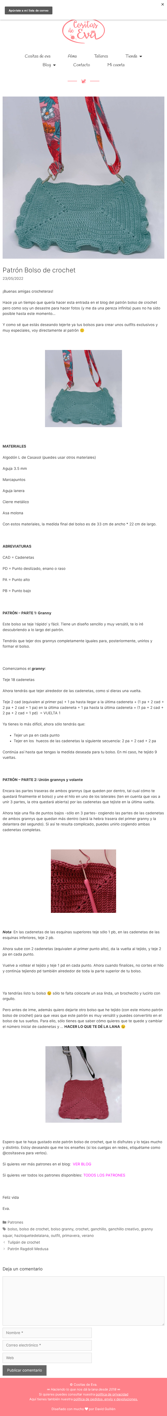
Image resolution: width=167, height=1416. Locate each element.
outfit (55, 1235)
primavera (71, 1235)
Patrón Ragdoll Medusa (28, 1249)
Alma (72, 56)
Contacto (81, 65)
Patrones (15, 1222)
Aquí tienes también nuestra (83, 1399)
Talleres (101, 56)
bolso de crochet (34, 1229)
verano (88, 1235)
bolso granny (62, 1229)
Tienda (131, 56)
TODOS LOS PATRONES (104, 1175)
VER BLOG (82, 1164)
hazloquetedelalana (31, 1235)
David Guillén (105, 1409)
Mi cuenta (116, 65)
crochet (82, 1229)
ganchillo (98, 1229)
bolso (12, 1229)
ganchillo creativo (123, 1229)
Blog (47, 65)
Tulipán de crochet (24, 1242)
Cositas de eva (37, 56)
